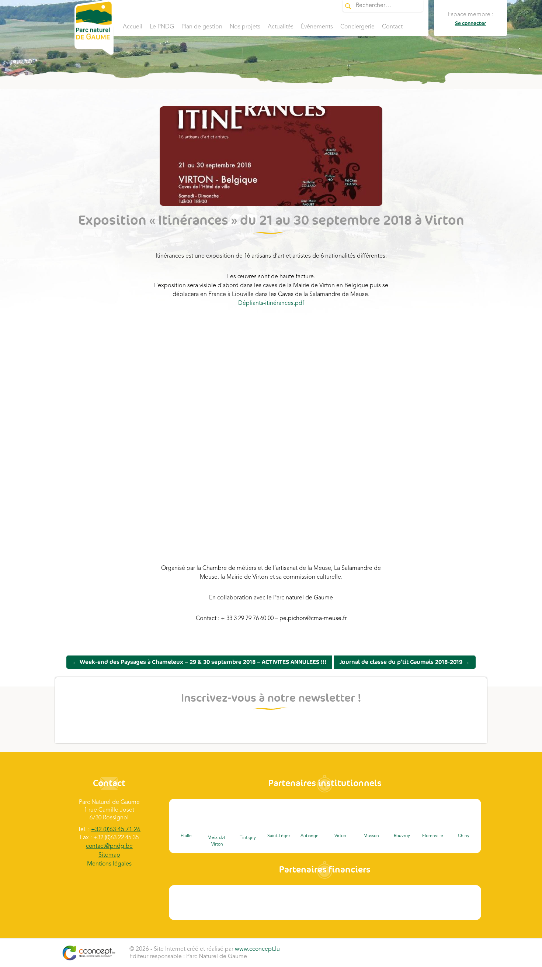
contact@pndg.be (109, 846)
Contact (392, 27)
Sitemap (109, 855)
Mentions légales (109, 864)
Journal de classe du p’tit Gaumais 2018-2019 (405, 662)
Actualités (280, 27)
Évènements (317, 27)
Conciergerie (357, 27)
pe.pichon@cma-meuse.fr (313, 619)
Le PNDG (162, 27)
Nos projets (245, 27)
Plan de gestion (201, 27)
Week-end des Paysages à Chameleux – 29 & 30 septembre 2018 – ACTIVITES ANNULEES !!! (199, 662)
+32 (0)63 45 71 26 (115, 830)
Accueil (132, 27)
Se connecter (470, 23)
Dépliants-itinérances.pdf (271, 303)
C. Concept (88, 953)
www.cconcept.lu (257, 949)
